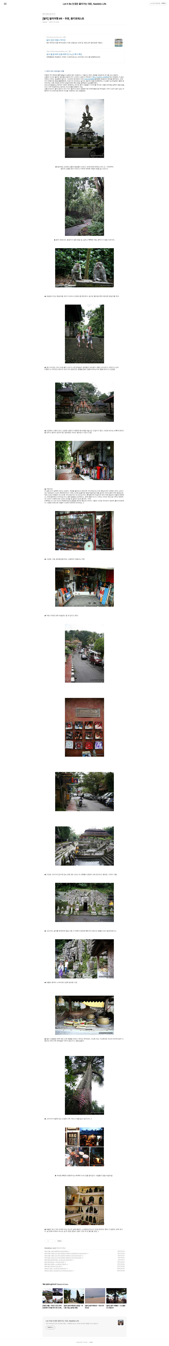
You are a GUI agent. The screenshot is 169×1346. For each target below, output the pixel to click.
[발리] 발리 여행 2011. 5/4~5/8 (52, 1266)
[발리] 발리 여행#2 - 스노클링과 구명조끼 (55, 1264)
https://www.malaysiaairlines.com (57, 51)
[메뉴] (5, 4)
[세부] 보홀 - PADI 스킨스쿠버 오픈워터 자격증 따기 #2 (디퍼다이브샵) (62, 1255)
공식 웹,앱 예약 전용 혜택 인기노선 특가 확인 (64, 54)
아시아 (54, 1248)
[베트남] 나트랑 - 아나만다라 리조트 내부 (55, 1268)
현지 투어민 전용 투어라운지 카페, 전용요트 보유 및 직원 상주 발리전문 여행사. (74, 43)
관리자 (91, 1342)
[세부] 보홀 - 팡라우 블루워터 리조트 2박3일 (56, 1251)
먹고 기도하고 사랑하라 (101, 77)
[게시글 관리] (52, 1241)
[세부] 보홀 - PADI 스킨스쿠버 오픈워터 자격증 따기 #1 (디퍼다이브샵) (62, 1257)
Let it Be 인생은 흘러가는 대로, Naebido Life (84, 4)
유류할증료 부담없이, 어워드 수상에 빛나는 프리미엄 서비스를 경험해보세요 (73, 57)
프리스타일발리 (89, 79)
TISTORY (85, 1342)
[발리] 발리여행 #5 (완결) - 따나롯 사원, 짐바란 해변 (58, 1260)
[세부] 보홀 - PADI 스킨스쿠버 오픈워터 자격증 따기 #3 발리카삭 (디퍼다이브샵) (65, 1253)
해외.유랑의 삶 (48, 1248)
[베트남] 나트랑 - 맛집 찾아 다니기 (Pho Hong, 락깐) (58, 1270)
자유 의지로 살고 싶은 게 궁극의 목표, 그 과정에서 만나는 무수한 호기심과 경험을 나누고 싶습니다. (72, 1323)
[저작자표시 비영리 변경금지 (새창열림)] (66, 1241)
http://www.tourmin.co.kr (54, 37)
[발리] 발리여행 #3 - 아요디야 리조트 (54, 1262)
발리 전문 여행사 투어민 (56, 40)
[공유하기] (50, 1241)
